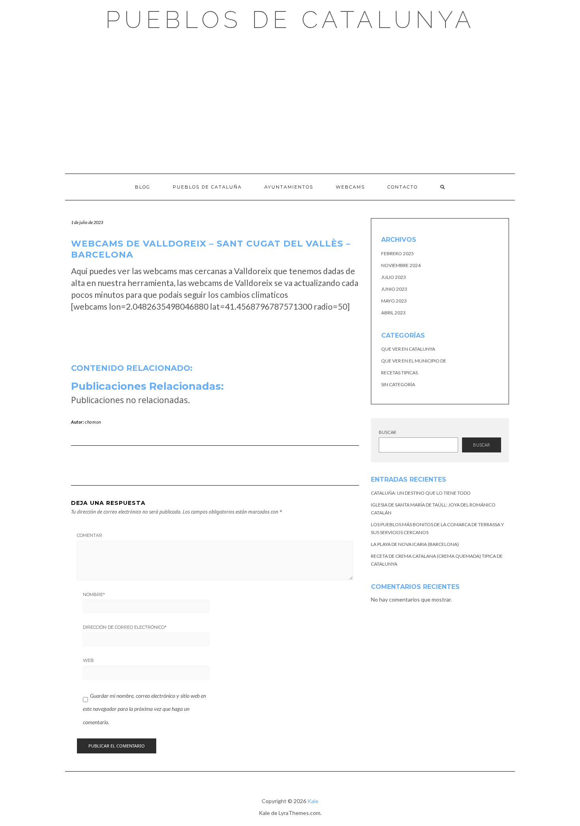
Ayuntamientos (288, 187)
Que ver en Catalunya (408, 349)
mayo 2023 (394, 301)
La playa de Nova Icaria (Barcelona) (415, 544)
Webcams (350, 187)
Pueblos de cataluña (207, 187)
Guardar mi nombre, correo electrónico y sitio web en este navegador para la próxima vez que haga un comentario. (144, 708)
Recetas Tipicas (399, 373)
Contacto (402, 187)
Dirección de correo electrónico (125, 627)
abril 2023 (393, 313)
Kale (312, 801)
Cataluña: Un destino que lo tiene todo (421, 493)
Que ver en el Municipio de (413, 361)
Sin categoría (398, 384)
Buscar (387, 432)
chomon (93, 421)
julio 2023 (393, 277)
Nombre (94, 594)
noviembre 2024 (401, 265)
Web (88, 660)
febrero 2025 (397, 253)
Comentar (89, 535)
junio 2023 (394, 289)
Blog (142, 187)
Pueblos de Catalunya (290, 20)
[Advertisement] (290, 102)
